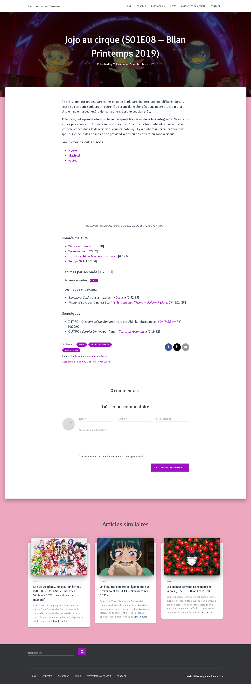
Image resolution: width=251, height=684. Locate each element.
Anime (81, 345)
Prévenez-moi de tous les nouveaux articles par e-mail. (112, 456)
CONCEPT (141, 6)
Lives (173, 6)
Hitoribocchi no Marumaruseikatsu (92, 256)
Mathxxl (74, 155)
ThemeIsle (217, 676)
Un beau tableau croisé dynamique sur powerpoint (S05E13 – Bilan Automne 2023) (124, 591)
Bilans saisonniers (100, 345)
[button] (164, 6)
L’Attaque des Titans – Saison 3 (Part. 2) (143, 302)
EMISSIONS (157, 6)
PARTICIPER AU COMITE (193, 6)
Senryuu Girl (84, 361)
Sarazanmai (76, 251)
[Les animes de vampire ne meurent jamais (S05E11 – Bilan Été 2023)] (192, 556)
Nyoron (73, 150)
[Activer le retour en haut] (244, 677)
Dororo (120, 297)
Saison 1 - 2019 (71, 350)
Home (128, 6)
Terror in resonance (132, 331)
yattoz (73, 160)
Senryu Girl (76, 261)
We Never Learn (79, 246)
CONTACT (215, 6)
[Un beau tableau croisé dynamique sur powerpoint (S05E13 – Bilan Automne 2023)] (125, 556)
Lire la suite (60, 620)
